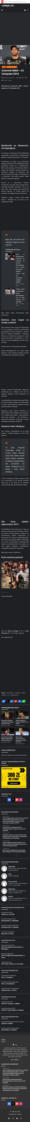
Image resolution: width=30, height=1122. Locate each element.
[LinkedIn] (11, 701)
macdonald (17, 692)
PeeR (9, 874)
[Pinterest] (15, 701)
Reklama (19, 1114)
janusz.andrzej (12, 881)
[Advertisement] (15, 29)
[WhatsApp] (23, 701)
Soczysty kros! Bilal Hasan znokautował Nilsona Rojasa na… (7, 738)
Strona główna (12, 1114)
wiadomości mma (14, 695)
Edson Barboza (10, 692)
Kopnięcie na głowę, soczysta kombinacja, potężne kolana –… (7, 722)
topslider (4, 695)
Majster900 (11, 866)
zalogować (10, 755)
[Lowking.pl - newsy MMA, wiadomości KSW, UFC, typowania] (8, 6)
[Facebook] (3, 701)
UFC (4, 67)
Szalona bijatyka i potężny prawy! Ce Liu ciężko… (22, 722)
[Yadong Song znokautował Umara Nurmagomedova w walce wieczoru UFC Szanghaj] (10, 291)
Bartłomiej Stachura (7, 77)
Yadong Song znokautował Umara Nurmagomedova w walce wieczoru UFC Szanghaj (20, 295)
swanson (23, 692)
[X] (7, 701)
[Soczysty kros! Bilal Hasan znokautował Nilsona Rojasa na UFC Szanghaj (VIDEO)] (7, 731)
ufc (8, 695)
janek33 (10, 896)
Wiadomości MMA (11, 67)
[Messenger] (19, 701)
